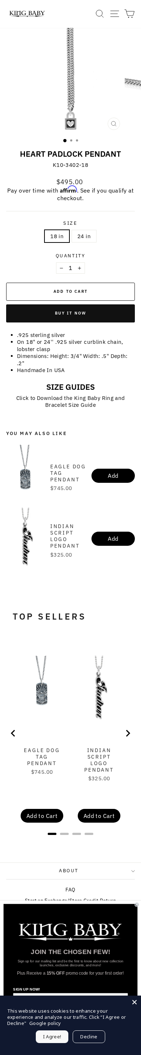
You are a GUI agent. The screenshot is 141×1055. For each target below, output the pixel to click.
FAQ (70, 889)
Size (70, 223)
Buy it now (70, 313)
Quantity (71, 256)
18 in (57, 236)
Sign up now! (26, 989)
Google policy (45, 1023)
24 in (84, 236)
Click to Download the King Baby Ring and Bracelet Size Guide (70, 401)
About (68, 871)
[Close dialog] (136, 904)
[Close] (134, 1002)
